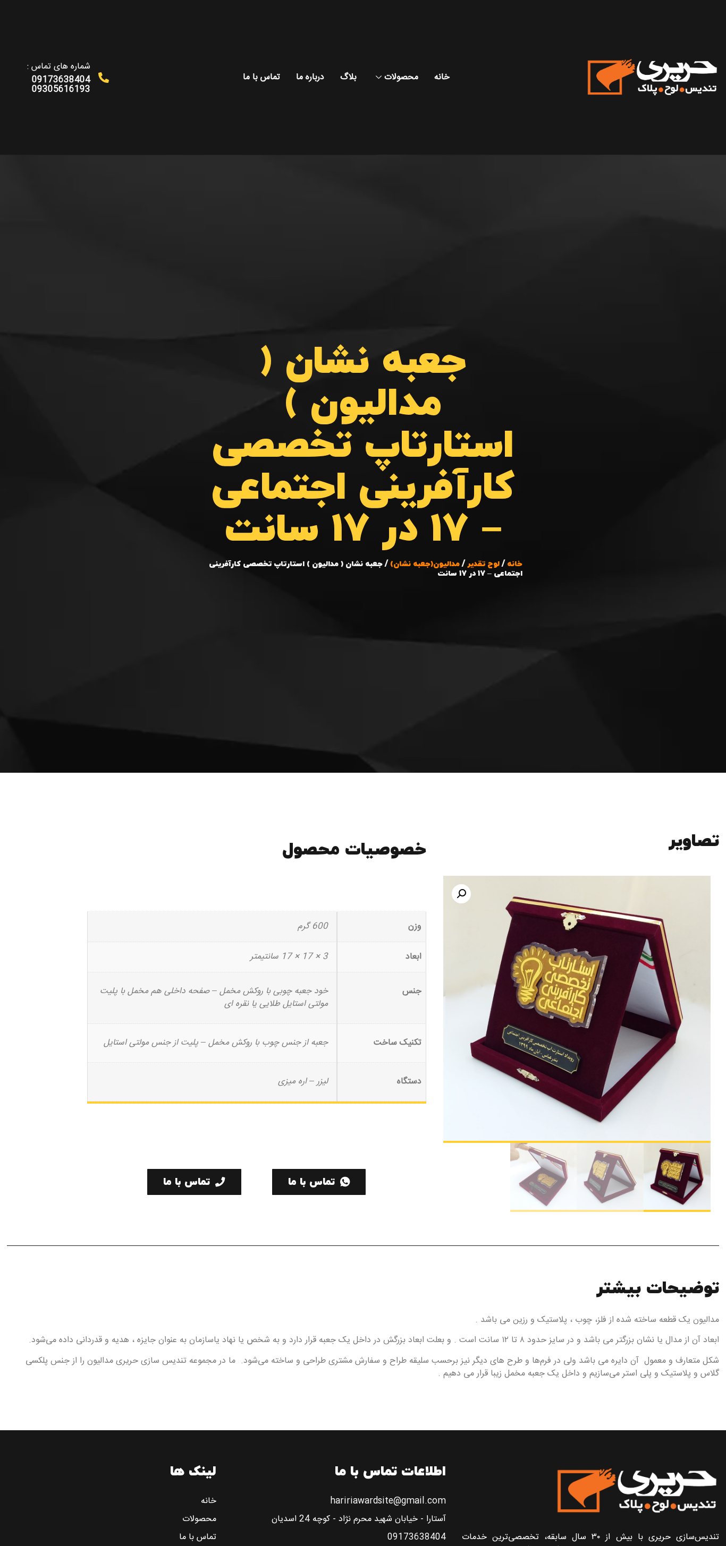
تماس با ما (261, 77)
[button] (461, 893)
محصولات (401, 77)
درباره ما (310, 77)
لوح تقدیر (483, 564)
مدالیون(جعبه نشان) (425, 564)
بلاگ (348, 77)
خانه (442, 77)
